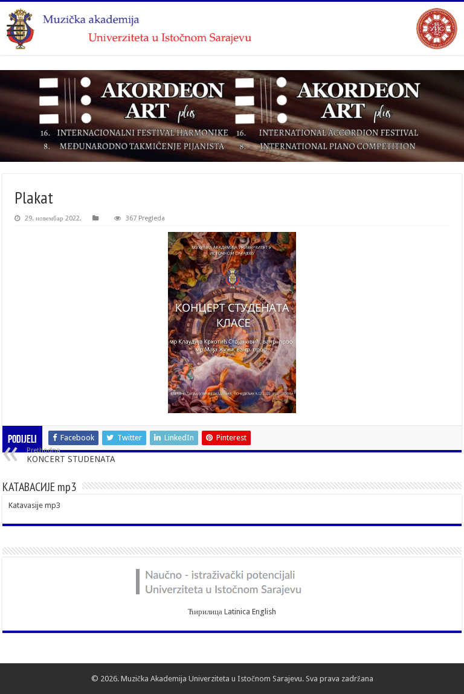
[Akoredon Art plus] (232, 116)
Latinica (237, 611)
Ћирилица (205, 611)
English (264, 611)
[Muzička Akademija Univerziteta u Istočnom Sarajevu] (232, 28)
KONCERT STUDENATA (71, 455)
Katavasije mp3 (34, 505)
